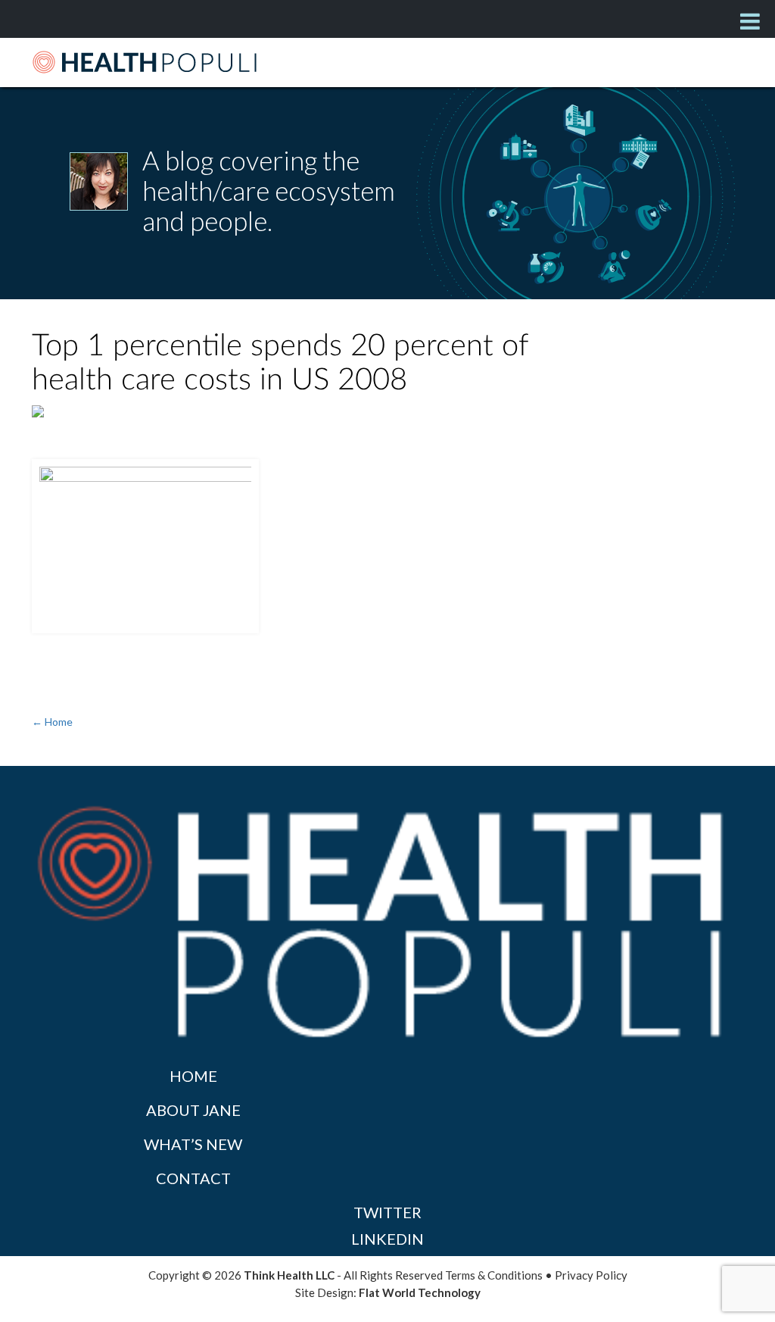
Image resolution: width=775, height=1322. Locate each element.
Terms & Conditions (494, 1275)
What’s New (193, 1144)
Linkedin (387, 1239)
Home (193, 1076)
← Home (52, 721)
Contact (193, 1178)
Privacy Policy (591, 1275)
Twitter (387, 1212)
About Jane (193, 1110)
